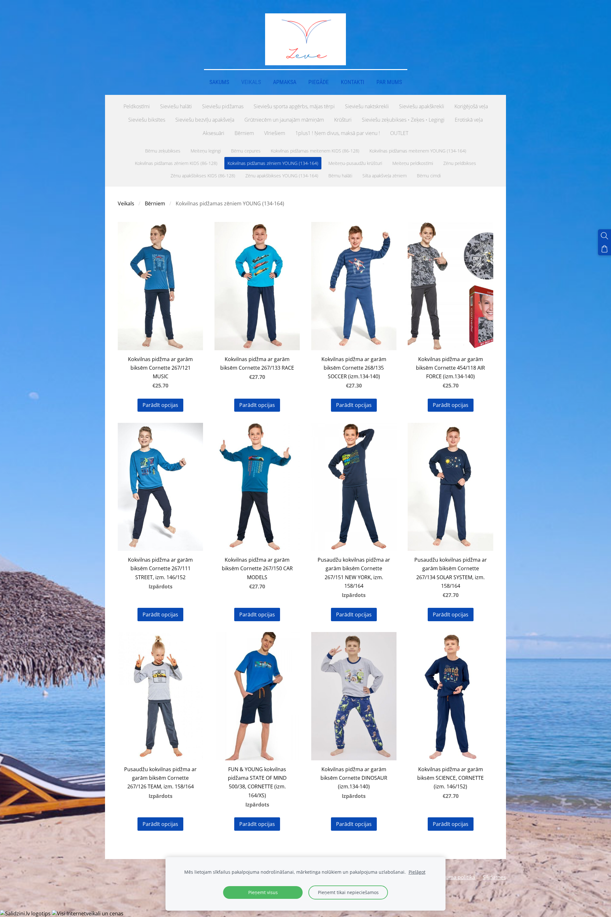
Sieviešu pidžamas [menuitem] (222, 106)
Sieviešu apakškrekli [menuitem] (421, 106)
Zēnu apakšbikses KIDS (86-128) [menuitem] (203, 176)
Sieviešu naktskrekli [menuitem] (367, 106)
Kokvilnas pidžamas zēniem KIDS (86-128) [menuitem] (176, 163)
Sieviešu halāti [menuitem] (176, 106)
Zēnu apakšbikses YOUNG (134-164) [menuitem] (281, 176)
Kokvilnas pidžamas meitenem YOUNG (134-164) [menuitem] (417, 151)
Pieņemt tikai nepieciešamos (348, 892)
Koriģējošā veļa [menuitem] (471, 106)
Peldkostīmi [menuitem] (136, 106)
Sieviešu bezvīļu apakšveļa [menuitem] (204, 119)
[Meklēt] (604, 235)
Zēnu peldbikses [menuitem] (459, 163)
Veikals (126, 203)
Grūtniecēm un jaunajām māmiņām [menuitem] (284, 119)
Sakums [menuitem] (219, 82)
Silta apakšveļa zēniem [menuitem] (384, 176)
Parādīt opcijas (160, 405)
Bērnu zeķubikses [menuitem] (162, 151)
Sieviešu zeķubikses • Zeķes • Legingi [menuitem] (403, 119)
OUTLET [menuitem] (399, 133)
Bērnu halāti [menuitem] (340, 176)
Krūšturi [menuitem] (343, 119)
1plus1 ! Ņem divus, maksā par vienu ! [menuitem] (337, 133)
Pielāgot (417, 872)
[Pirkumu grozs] (604, 248)
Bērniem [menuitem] (244, 133)
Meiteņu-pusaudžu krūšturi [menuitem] (355, 163)
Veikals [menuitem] (251, 82)
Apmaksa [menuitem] (284, 82)
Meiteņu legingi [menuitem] (206, 151)
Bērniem (155, 203)
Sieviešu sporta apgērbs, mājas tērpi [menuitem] (294, 106)
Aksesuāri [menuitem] (213, 133)
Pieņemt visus (263, 892)
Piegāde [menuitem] (318, 82)
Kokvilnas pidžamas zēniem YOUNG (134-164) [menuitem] (273, 163)
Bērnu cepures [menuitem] (246, 151)
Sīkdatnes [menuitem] (494, 877)
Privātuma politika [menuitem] (453, 877)
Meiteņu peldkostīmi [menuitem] (412, 163)
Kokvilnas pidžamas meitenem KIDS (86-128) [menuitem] (315, 151)
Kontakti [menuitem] (352, 82)
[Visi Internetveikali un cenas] (87, 913)
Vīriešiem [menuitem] (274, 133)
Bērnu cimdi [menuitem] (429, 176)
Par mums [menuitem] (389, 82)
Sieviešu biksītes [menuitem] (146, 119)
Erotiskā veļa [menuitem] (469, 119)
